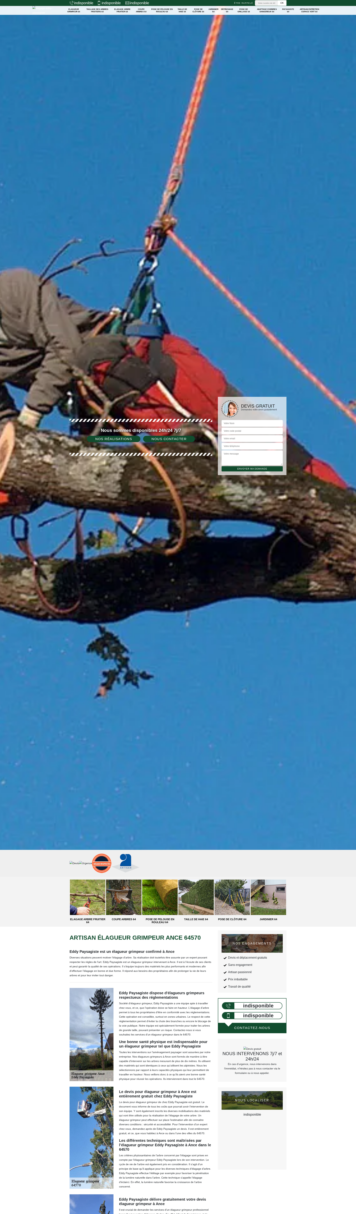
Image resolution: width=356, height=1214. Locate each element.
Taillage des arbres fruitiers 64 (97, 10)
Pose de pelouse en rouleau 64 (162, 10)
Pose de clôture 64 (198, 10)
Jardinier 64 (213, 10)
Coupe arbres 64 (141, 10)
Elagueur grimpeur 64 (73, 10)
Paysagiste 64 (288, 10)
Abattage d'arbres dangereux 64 (267, 10)
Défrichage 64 (227, 10)
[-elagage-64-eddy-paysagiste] (45, 10)
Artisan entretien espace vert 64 (309, 10)
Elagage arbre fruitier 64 (122, 10)
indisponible (83, 3)
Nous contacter (169, 439)
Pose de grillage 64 (244, 10)
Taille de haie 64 (182, 10)
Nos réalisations (113, 439)
